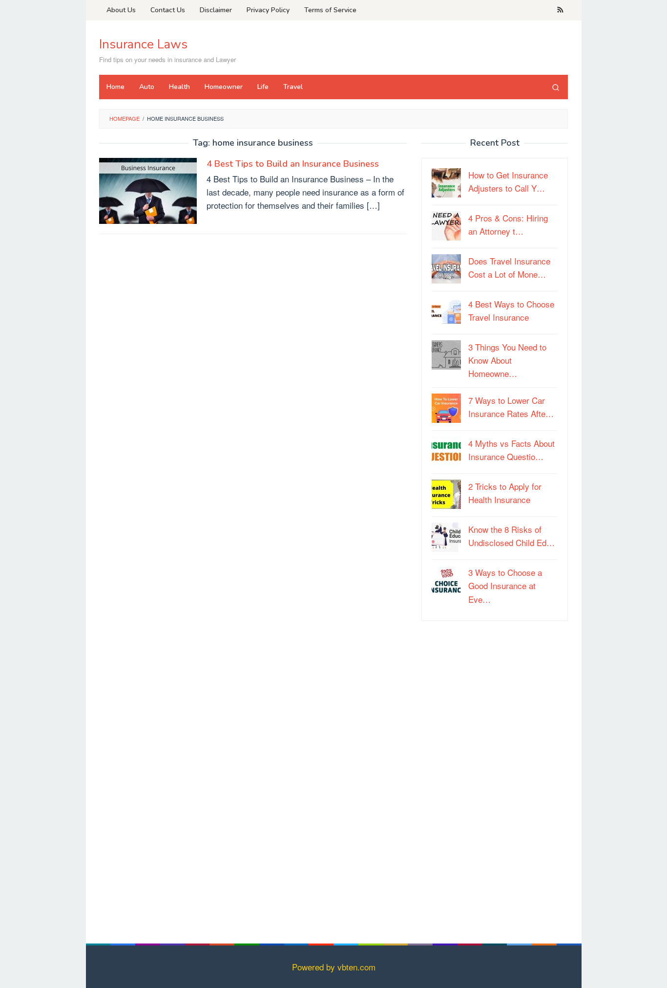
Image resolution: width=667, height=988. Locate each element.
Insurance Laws (143, 44)
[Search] (555, 87)
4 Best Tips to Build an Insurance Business (293, 164)
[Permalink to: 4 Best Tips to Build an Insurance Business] (148, 189)
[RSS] (560, 10)
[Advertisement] (494, 777)
